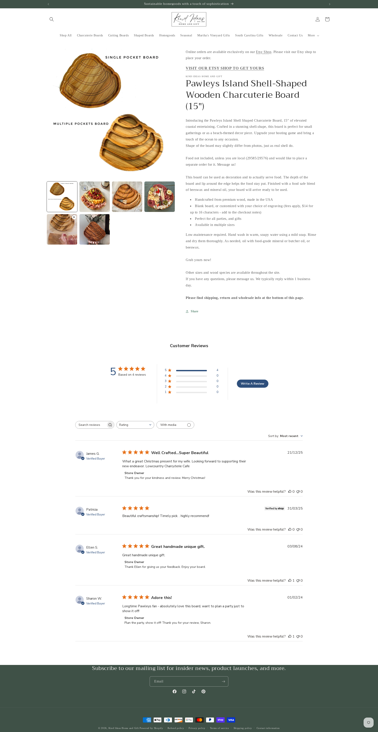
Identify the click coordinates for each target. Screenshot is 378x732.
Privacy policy (197, 728)
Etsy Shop (263, 52)
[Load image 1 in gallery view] (62, 196)
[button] (51, 19)
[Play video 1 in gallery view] (62, 229)
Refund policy (176, 728)
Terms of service (219, 728)
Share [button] (194, 311)
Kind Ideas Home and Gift (123, 728)
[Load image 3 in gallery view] (127, 196)
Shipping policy (243, 728)
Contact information (268, 728)
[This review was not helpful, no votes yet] (297, 491)
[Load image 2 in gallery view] (94, 196)
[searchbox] (90, 424)
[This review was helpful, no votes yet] (289, 491)
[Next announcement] (329, 4)
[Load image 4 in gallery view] (159, 196)
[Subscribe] (223, 681)
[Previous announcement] (48, 4)
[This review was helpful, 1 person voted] (289, 580)
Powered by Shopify (151, 728)
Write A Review (252, 384)
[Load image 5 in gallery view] (94, 229)
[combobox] (135, 425)
